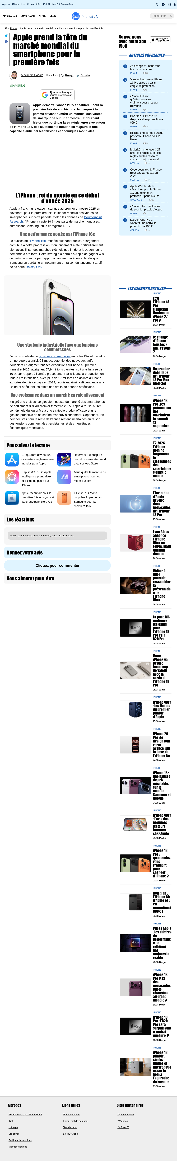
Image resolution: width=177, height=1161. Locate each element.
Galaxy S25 (34, 267)
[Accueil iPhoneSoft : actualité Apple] (5, 28)
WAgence (123, 1121)
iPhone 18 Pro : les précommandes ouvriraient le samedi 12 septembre (162, 413)
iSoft (11, 1121)
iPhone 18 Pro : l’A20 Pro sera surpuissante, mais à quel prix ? (162, 1026)
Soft (89, 16)
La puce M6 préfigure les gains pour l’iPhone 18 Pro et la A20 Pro (161, 628)
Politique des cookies (20, 1140)
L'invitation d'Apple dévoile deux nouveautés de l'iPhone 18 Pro (162, 503)
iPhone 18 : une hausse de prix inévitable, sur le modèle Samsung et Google (162, 785)
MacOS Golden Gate (62, 4)
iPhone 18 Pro (34, 4)
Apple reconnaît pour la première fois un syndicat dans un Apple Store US (37, 497)
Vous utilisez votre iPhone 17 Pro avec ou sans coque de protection (146, 83)
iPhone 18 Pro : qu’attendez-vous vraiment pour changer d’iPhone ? (162, 863)
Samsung (18, 85)
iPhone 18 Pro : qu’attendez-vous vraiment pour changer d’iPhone (144, 101)
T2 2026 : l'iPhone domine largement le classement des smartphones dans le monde (162, 459)
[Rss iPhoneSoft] (175, 5)
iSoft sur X (123, 1127)
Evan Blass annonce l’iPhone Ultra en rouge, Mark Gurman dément (162, 542)
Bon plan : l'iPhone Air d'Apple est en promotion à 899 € (146, 119)
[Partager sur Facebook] (6, 42)
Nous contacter (71, 1114)
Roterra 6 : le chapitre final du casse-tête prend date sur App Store (90, 459)
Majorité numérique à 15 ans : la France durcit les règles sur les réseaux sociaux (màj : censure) (145, 154)
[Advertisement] (57, 163)
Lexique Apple (70, 1133)
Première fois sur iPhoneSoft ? (25, 1114)
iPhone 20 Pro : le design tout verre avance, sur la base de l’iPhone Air (161, 744)
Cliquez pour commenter (57, 565)
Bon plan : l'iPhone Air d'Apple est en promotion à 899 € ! (162, 902)
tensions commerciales (55, 356)
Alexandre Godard (32, 75)
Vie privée (14, 1133)
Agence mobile (126, 1114)
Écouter (85, 75)
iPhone (13, 28)
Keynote (6, 4)
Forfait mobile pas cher (75, 1121)
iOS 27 (46, 4)
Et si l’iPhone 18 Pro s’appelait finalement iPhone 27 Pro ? (161, 309)
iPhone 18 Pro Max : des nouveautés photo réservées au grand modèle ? (162, 987)
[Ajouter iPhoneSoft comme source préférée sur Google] (57, 95)
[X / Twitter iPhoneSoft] (157, 5)
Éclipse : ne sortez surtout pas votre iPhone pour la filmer (146, 136)
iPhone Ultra (18, 4)
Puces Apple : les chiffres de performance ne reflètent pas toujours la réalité (162, 943)
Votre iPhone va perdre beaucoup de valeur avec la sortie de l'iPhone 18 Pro (161, 670)
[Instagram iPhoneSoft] (169, 5)
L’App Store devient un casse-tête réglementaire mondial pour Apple (37, 459)
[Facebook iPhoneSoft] (163, 5)
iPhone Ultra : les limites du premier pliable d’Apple (146, 208)
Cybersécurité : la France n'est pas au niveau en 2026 (145, 173)
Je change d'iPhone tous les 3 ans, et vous (145, 67)
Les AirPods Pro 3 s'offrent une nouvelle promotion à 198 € (143, 223)
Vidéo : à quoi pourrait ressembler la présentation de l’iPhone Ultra (162, 585)
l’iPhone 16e (37, 241)
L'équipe (13, 1127)
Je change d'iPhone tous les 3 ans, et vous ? (162, 344)
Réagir (69, 75)
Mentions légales (18, 1146)
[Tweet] (6, 36)
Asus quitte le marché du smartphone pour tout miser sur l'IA (90, 476)
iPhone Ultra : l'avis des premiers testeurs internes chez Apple (162, 824)
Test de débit (70, 1127)
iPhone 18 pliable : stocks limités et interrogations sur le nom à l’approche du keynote (162, 1067)
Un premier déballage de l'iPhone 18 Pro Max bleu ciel (161, 376)
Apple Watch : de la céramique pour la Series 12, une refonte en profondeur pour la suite (145, 191)
